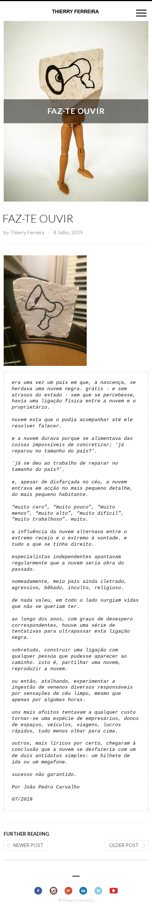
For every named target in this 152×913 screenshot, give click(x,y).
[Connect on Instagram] (53, 890)
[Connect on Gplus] (68, 890)
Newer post (28, 845)
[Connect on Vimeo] (98, 890)
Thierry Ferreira (27, 232)
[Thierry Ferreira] (76, 11)
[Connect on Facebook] (38, 890)
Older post (124, 845)
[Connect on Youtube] (114, 890)
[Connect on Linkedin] (83, 890)
